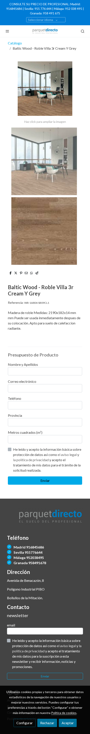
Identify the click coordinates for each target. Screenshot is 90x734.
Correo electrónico (22, 381)
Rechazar (47, 723)
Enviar (45, 480)
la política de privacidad (31, 460)
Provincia (15, 415)
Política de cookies (63, 713)
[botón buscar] (83, 31)
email (11, 625)
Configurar (24, 723)
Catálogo (15, 43)
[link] (45, 31)
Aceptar (68, 723)
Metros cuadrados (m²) (25, 432)
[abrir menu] (7, 31)
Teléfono (14, 398)
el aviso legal (67, 454)
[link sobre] (45, 519)
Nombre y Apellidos (23, 364)
